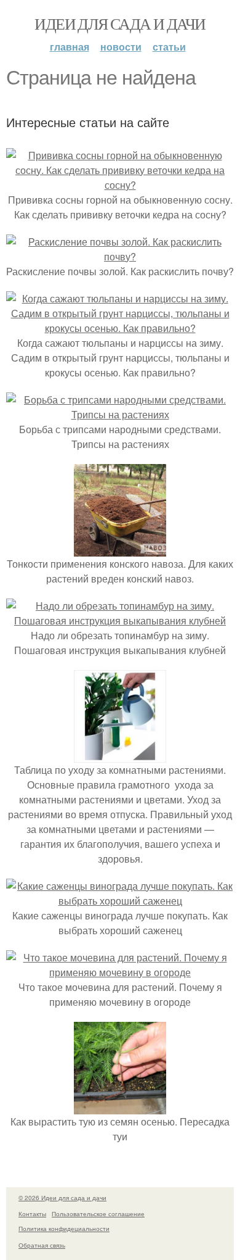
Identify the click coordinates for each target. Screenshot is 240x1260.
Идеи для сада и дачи (119, 23)
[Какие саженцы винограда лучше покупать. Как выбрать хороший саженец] (120, 900)
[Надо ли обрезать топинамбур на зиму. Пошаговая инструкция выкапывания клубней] (120, 620)
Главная (69, 46)
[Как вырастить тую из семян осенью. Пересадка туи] (120, 1107)
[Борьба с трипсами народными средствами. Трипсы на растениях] (120, 414)
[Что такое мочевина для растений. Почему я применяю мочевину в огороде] (120, 972)
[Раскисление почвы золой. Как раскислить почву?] (120, 256)
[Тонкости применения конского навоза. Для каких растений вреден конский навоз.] (120, 549)
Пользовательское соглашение (98, 1213)
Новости (121, 46)
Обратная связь (41, 1245)
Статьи (169, 46)
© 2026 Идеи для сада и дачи (62, 1197)
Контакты (32, 1213)
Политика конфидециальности (64, 1228)
